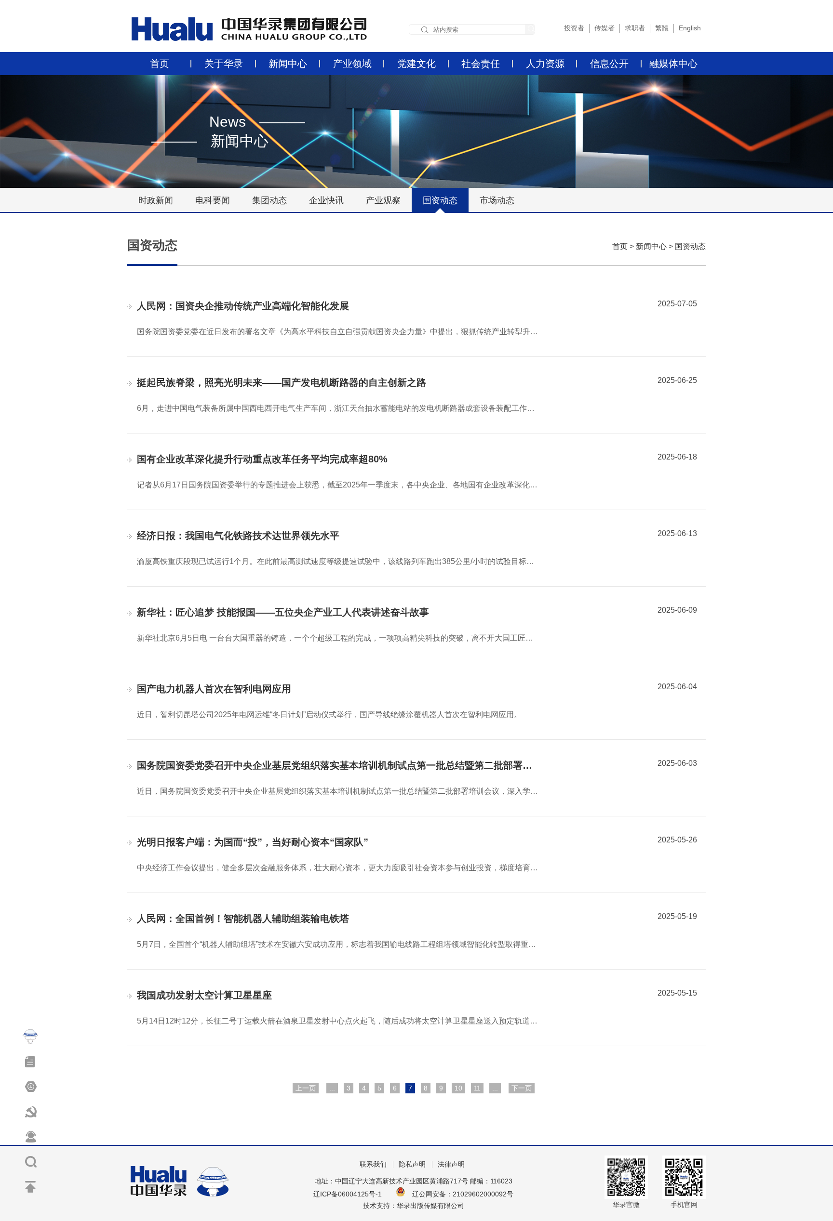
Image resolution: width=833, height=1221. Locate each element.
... (332, 1088)
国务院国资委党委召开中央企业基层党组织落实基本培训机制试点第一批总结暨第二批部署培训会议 (349, 765)
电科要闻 (212, 200)
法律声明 (451, 1164)
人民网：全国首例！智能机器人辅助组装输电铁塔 (243, 918)
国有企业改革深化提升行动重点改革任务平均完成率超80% (262, 459)
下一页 (521, 1088)
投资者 (574, 28)
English (690, 28)
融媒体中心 (673, 63)
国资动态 (440, 200)
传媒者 (604, 28)
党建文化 (416, 63)
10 (458, 1088)
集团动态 (269, 200)
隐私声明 (412, 1164)
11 (477, 1088)
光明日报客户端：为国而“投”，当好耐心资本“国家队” (252, 842)
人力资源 (545, 63)
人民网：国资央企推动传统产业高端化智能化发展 (243, 306)
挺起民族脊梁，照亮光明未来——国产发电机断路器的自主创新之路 (281, 382)
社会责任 (480, 63)
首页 (159, 63)
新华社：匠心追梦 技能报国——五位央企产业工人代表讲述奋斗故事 (283, 612)
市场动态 (497, 200)
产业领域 (352, 63)
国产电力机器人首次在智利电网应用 (214, 688)
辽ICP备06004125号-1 (347, 1194)
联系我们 (373, 1164)
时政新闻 (155, 200)
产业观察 (383, 200)
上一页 (306, 1088)
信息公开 (609, 63)
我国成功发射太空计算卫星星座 (204, 995)
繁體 (662, 28)
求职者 (635, 28)
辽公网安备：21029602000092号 (462, 1194)
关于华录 (223, 63)
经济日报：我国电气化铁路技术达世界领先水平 (238, 535)
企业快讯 (326, 200)
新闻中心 (288, 63)
